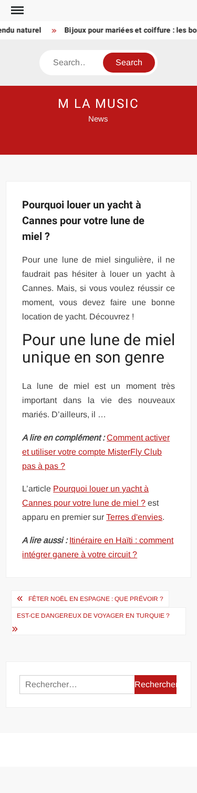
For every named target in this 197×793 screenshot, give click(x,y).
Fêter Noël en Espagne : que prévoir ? (95, 599)
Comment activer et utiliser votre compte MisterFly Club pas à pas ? (96, 451)
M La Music (98, 104)
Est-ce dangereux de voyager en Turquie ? (93, 615)
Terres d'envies (134, 517)
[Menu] (16, 10)
